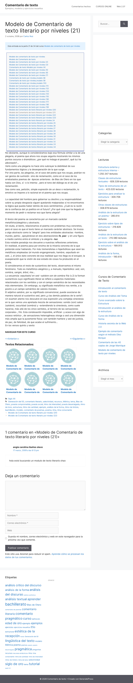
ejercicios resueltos (22, 627)
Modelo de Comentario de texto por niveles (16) (29, 99)
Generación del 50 (16, 401)
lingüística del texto (20, 641)
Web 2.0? (121, 6)
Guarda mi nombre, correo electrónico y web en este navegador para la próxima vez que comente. (45, 538)
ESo (33, 627)
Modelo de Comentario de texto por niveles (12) (29, 88)
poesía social (37, 404)
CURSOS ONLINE (104, 6)
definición (36, 619)
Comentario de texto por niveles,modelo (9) (27, 81)
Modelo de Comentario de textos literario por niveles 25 (32, 123)
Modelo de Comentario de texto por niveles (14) (29, 94)
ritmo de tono (23, 660)
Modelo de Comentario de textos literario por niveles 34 (32, 147)
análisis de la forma (55, 407)
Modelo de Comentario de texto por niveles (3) (28, 65)
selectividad (48, 401)
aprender (34, 599)
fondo (22, 636)
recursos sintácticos (20, 653)
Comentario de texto (21, 5)
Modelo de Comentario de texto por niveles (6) (28, 73)
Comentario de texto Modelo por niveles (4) (27, 67)
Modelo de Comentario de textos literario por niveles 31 (32, 139)
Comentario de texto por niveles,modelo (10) (27, 83)
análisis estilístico (30, 595)
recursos (58, 401)
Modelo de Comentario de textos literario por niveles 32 (32, 142)
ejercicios (9, 627)
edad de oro (13, 623)
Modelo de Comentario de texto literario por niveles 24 (32, 120)
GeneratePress (86, 679)
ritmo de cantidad (30, 407)
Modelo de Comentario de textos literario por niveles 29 (32, 134)
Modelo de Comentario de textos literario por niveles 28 (32, 131)
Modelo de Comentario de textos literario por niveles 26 (32, 126)
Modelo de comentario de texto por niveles (62, 46)
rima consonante (64, 410)
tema (73, 401)
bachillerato (10, 410)
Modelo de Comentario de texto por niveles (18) (29, 104)
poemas (24, 645)
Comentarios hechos (81, 6)
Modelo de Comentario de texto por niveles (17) (29, 102)
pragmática (23, 649)
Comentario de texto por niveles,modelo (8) (27, 78)
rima (54, 410)
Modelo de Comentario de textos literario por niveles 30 (32, 136)
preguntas (36, 650)
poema (48, 410)
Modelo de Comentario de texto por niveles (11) (29, 86)
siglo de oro (14, 664)
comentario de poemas (34, 410)
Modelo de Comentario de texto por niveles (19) (29, 107)
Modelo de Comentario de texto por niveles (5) (28, 70)
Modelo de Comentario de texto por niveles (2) (28, 62)
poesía (30, 645)
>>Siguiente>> (77, 338)
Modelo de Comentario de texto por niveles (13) (29, 91)
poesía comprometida (20, 404)
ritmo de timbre (71, 407)
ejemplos (36, 623)
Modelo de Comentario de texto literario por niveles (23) (32, 118)
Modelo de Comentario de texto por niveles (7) (28, 75)
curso (27, 618)
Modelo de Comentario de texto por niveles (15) (29, 96)
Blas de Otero (34, 604)
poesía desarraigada (70, 404)
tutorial (34, 664)
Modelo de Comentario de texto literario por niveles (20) (32, 110)
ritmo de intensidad (52, 404)
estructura (17, 407)
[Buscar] (124, 24)
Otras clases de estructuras (112, 204)
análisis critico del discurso (23, 585)
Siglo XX (11, 399)
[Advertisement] (113, 79)
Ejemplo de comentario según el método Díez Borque (110, 334)
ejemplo (42, 407)
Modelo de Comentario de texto (22, 59)
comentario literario (33, 401)
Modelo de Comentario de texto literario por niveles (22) (32, 115)
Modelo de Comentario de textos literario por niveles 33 (32, 144)
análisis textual (16, 599)
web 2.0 (8, 668)
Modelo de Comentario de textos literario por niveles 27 (32, 128)
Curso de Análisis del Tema (112, 296)
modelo (19, 410)
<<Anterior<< (12, 338)
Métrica (66, 401)
